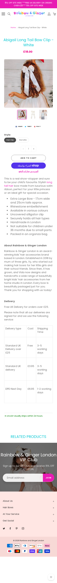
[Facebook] (26, 51)
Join (46, 43)
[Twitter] (21, 51)
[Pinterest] (32, 51)
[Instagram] (38, 51)
